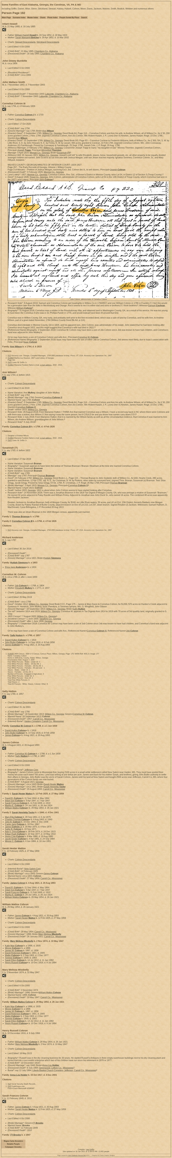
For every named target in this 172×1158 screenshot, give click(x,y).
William (24, 308)
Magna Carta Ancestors (13, 1141)
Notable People (13, 1144)
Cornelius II (24, 115)
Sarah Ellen (15, 960)
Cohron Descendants (25, 119)
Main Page (6, 18)
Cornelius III (52, 397)
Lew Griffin (90, 1149)
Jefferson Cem (31, 770)
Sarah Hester (54, 784)
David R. (13, 798)
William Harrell (25, 35)
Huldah (52, 558)
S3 (9, 1086)
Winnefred (51, 150)
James (12, 645)
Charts (42, 18)
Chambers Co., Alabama (46, 51)
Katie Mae (14, 946)
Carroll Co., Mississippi (44, 719)
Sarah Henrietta (55, 787)
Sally (79, 609)
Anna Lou (50, 1065)
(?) (38, 1123)
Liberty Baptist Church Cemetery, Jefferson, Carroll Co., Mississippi (64, 1070)
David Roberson (17, 953)
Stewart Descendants (25, 42)
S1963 (10, 358)
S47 (9, 362)
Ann (48, 131)
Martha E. (13, 805)
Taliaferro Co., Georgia (50, 619)
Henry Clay (14, 836)
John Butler (14, 642)
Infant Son (14, 801)
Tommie (13, 958)
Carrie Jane (14, 824)
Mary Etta (13, 817)
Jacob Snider (15, 839)
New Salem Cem (32, 869)
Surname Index (19, 18)
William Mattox (16, 808)
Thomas (46, 475)
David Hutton (15, 640)
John (46, 179)
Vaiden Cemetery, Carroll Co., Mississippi (44, 721)
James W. (14, 950)
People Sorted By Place (69, 18)
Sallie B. (13, 829)
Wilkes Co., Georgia (52, 133)
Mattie (12, 955)
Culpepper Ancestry (13, 1147)
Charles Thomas (17, 819)
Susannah (63, 153)
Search (84, 18)
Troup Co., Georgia (39, 177)
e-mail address (46, 365)
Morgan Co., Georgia (40, 153)
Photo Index (52, 18)
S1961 (10, 365)
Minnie (12, 948)
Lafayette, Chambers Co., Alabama (61, 94)
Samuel (156, 305)
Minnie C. (13, 841)
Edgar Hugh (15, 834)
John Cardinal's (73, 1155)
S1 (9, 356)
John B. (13, 822)
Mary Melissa (50, 934)
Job (21, 585)
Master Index (32, 18)
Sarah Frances (16, 803)
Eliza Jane (15, 567)
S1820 (10, 654)
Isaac (30, 342)
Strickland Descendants (48, 42)
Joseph (24, 150)
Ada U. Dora (15, 831)
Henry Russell (16, 962)
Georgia (31, 490)
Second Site (82, 1155)
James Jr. (13, 827)
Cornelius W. (88, 337)
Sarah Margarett (27, 37)
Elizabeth (23, 588)
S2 (9, 1084)
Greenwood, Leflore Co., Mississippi (56, 1068)
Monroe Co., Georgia (54, 172)
